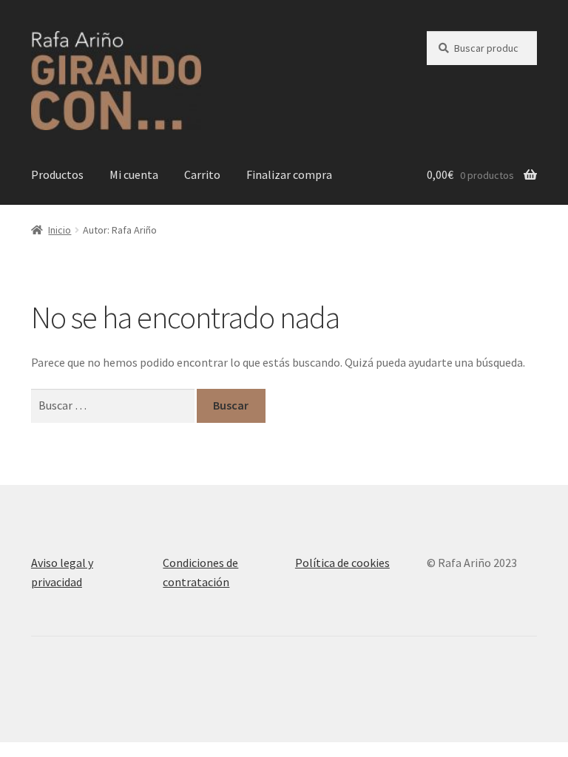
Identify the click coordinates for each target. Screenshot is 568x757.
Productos (57, 174)
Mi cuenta (133, 174)
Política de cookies (342, 562)
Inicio (59, 230)
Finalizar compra (289, 174)
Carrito (202, 174)
